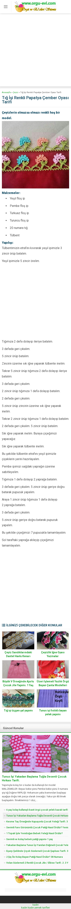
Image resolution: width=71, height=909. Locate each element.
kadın (36, 904)
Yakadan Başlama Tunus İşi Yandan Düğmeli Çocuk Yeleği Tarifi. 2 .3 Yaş (37, 845)
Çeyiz (15, 92)
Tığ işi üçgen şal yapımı (18, 710)
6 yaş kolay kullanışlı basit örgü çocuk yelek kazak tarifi (37, 809)
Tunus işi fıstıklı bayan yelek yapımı (53, 712)
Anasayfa (6, 92)
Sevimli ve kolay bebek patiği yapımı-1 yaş (29, 839)
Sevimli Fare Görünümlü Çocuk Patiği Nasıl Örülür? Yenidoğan (37, 827)
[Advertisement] (35, 50)
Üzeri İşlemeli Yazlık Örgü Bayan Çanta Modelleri (53, 683)
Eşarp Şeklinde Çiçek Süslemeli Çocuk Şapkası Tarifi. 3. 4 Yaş (37, 851)
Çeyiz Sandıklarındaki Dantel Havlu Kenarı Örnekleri (18, 656)
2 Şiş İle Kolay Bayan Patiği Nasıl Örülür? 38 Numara (34, 856)
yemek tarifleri (42, 907)
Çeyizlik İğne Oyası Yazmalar (53, 654)
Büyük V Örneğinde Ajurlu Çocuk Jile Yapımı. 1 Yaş (18, 683)
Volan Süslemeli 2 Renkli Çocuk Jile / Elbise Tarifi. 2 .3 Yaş (37, 862)
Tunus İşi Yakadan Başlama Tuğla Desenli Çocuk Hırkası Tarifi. (34, 778)
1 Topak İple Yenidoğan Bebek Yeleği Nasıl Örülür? (34, 833)
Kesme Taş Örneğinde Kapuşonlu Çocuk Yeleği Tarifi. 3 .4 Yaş (37, 821)
